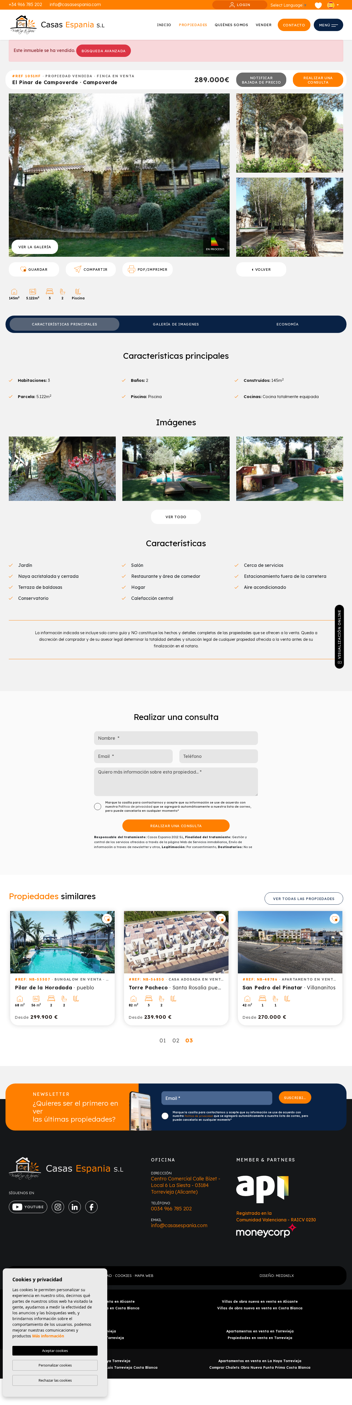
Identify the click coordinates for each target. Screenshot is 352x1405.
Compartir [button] (96, 269)
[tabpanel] (62, 968)
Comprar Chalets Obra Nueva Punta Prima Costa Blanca (259, 1367)
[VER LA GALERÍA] (119, 174)
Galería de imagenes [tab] (176, 324)
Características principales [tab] (64, 324)
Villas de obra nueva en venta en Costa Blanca (259, 1308)
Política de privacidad (136, 806)
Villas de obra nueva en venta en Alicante (260, 1301)
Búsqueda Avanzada (103, 51)
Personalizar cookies (55, 1365)
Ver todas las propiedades (303, 898)
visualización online (339, 634)
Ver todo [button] (176, 517)
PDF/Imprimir (152, 269)
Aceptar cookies (55, 1350)
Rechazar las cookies (55, 1380)
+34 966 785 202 (25, 4)
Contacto (294, 25)
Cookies (123, 1275)
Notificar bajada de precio (261, 80)
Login (243, 4)
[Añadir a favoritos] (107, 919)
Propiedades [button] (193, 25)
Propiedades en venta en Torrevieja (260, 1338)
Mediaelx (285, 1275)
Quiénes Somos (231, 25)
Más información (48, 1335)
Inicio (164, 25)
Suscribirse (297, 1097)
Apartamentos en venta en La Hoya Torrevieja (259, 1361)
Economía (287, 324)
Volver (263, 269)
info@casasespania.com (75, 4)
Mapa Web (144, 1275)
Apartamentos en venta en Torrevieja (260, 1331)
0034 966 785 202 (171, 1208)
